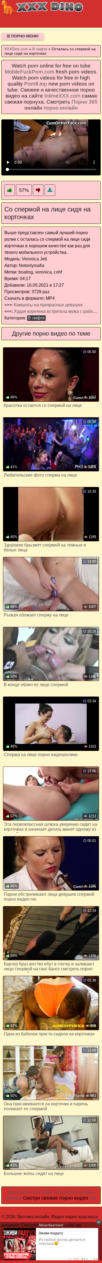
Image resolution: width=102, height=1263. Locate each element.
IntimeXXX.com (62, 96)
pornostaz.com (24, 1192)
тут (92, 1198)
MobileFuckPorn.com (29, 72)
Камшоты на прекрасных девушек (48, 304)
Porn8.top (35, 84)
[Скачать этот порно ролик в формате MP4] (50, 190)
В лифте (36, 318)
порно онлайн (61, 108)
